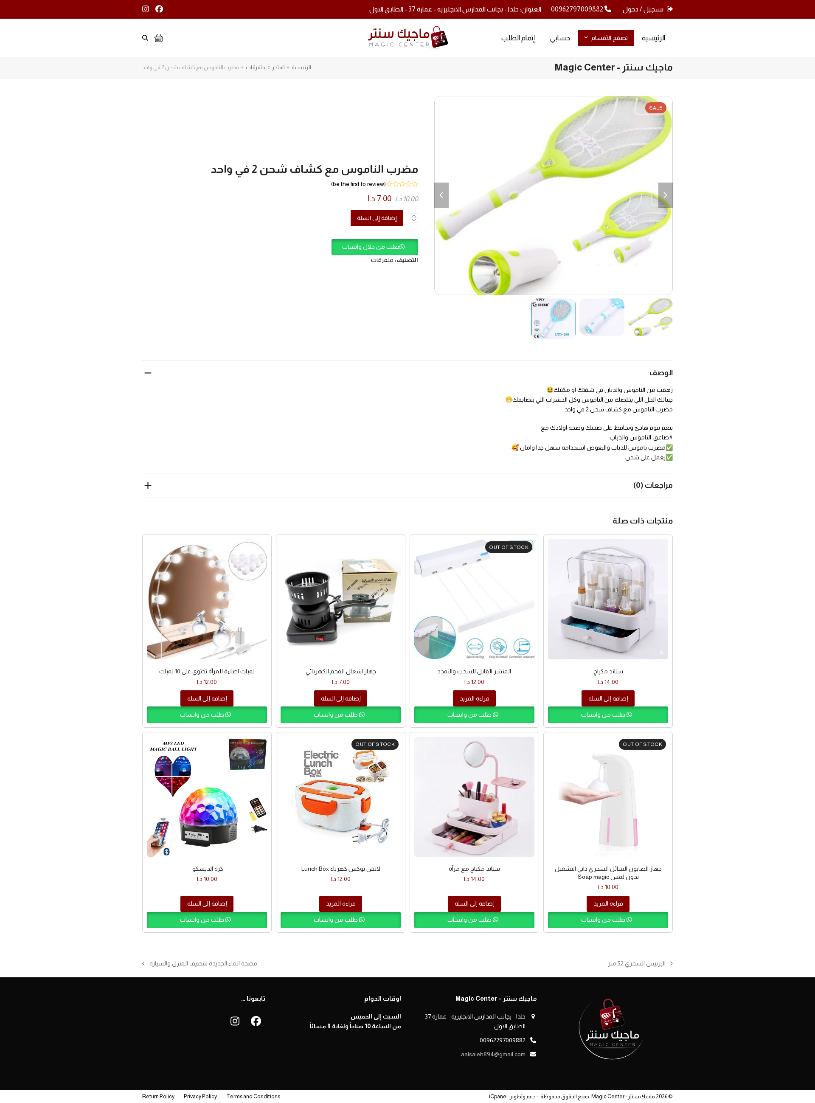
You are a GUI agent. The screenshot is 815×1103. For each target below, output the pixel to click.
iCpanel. (498, 1096)
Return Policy (158, 1096)
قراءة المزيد (474, 698)
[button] (375, 246)
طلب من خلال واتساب (370, 246)
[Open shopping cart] (157, 38)
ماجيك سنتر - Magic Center (623, 1096)
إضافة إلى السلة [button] (608, 698)
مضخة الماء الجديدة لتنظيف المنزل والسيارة (203, 964)
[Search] (145, 38)
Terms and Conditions (253, 1096)
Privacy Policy (200, 1096)
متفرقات (382, 259)
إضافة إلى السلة (377, 217)
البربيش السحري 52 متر (640, 964)
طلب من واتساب (604, 714)
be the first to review (358, 184)
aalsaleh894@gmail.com (493, 1054)
